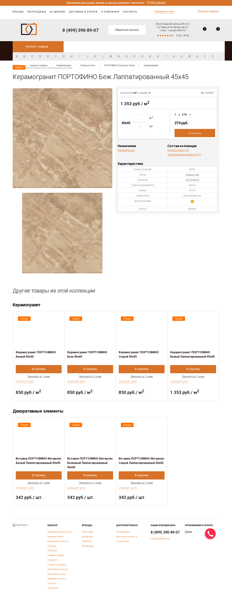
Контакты (130, 11)
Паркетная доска (56, 564)
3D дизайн (57, 11)
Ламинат (52, 560)
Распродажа (36, 11)
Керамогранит (64, 65)
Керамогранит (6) (178, 150)
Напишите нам (164, 11)
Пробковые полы (56, 578)
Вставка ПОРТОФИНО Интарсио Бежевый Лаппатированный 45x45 (90, 463)
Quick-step (87, 531)
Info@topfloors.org (160, 538)
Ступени (51, 546)
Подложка (53, 588)
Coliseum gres (192, 174)
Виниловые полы (56, 574)
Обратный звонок (127, 30)
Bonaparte (87, 536)
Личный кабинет (208, 11)
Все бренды (88, 546)
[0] (202, 30)
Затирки (52, 550)
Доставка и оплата (83, 11)
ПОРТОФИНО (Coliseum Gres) (119, 65)
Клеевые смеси (55, 555)
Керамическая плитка (59, 531)
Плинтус (52, 583)
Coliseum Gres (87, 65)
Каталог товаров (38, 65)
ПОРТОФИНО (192, 180)
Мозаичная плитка (57, 541)
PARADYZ (87, 541)
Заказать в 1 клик (39, 376)
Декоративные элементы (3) (184, 154)
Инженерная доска (57, 569)
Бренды (18, 11)
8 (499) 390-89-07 (81, 30)
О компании (110, 11)
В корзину (194, 133)
